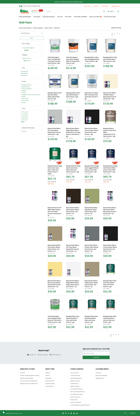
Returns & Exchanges (101, 375)
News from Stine (49, 381)
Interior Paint (48, 28)
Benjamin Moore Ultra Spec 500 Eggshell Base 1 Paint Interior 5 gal (92, 59)
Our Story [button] (68, 16)
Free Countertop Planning (77, 391)
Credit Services (105, 6)
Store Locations (74, 373)
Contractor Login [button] (110, 16)
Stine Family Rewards (76, 378)
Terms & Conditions (75, 402)
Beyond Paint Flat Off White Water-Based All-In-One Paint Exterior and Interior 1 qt (55, 211)
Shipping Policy (100, 378)
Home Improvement (25, 28)
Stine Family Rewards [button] (80, 16)
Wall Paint (57, 28)
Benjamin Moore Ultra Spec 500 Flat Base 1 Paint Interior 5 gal (73, 95)
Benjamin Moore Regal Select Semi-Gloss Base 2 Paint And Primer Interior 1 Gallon (55, 170)
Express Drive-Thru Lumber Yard (28, 383)
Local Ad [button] (60, 16)
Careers (47, 375)
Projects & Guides (50, 383)
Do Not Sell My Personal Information (80, 405)
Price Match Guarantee (76, 394)
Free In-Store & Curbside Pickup (31, 6)
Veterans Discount (75, 397)
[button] (25, 16)
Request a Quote (74, 381)
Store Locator (87, 6)
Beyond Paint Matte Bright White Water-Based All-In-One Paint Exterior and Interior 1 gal (73, 132)
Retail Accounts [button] (94, 16)
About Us (47, 373)
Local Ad (22, 373)
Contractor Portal (75, 375)
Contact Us (96, 6)
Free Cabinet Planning (76, 389)
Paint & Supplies (38, 28)
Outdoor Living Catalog (26, 378)
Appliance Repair (115, 6)
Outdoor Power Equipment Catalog (29, 375)
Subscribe (96, 357)
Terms (125, 413)
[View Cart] (118, 11)
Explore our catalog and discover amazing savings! (68, 2)
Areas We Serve (49, 386)
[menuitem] (25, 16)
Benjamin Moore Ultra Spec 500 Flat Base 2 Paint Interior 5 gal (110, 59)
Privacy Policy (74, 399)
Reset (31, 38)
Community (48, 378)
